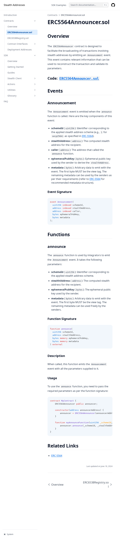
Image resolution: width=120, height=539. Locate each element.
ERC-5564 (87, 136)
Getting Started (16, 66)
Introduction (10, 15)
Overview (12, 26)
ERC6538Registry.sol (18, 38)
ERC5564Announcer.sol (20, 32)
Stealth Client (15, 78)
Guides (11, 72)
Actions (11, 84)
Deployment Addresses (20, 49)
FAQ (6, 101)
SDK (6, 55)
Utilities (11, 89)
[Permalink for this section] (72, 36)
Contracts (9, 20)
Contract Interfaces (18, 43)
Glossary (12, 95)
